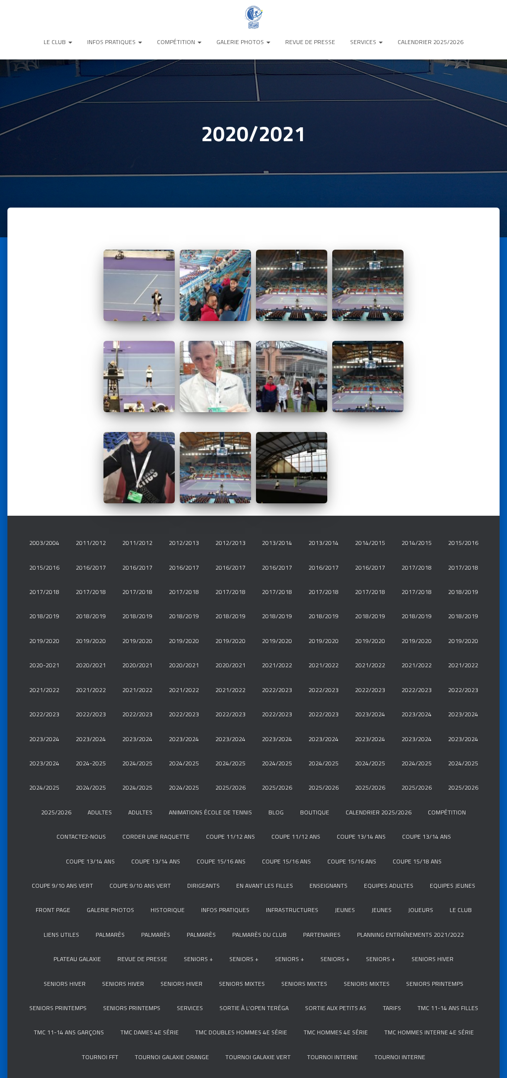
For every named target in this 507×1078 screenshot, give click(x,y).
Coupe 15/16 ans (221, 861)
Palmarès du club (259, 934)
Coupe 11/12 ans (230, 836)
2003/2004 (44, 542)
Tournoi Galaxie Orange (172, 1057)
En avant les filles (264, 885)
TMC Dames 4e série (149, 1032)
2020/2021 (91, 665)
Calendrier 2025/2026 (430, 42)
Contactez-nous (81, 836)
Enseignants (328, 885)
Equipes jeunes (452, 885)
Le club (55, 42)
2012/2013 (184, 542)
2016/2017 (91, 567)
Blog (276, 812)
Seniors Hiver (432, 959)
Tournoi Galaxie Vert (258, 1057)
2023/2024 (370, 714)
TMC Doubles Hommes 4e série (241, 1032)
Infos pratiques (112, 42)
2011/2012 (91, 542)
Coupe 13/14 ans (361, 836)
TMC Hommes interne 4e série (429, 1032)
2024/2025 (137, 763)
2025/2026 (230, 787)
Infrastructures (292, 910)
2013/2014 (277, 542)
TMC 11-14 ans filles (447, 1008)
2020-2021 (44, 665)
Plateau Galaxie (77, 959)
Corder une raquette (156, 836)
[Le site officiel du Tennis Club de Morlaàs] (253, 17)
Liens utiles (61, 934)
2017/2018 (417, 567)
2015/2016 (463, 542)
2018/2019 (463, 591)
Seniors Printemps (434, 983)
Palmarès (110, 934)
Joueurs (420, 910)
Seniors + (198, 959)
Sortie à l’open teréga (254, 1008)
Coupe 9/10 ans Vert (62, 885)
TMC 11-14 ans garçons (69, 1032)
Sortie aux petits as (335, 1008)
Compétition (177, 42)
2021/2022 (277, 665)
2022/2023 (277, 690)
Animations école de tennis (210, 812)
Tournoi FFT (100, 1057)
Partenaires (322, 934)
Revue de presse (310, 42)
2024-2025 (91, 763)
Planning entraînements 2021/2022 (410, 934)
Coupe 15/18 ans (417, 861)
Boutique (314, 812)
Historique (168, 910)
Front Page (53, 910)
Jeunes (345, 910)
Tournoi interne (332, 1057)
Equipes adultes (388, 885)
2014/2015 (370, 542)
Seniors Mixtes (242, 983)
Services (364, 42)
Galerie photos (240, 42)
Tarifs (392, 1008)
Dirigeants (203, 885)
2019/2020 (44, 641)
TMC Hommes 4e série (336, 1032)
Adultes (100, 812)
